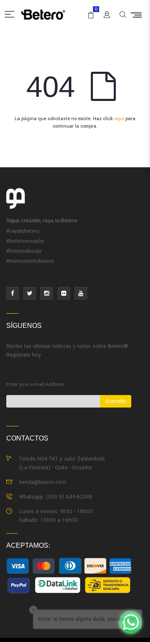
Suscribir (115, 401)
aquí (119, 119)
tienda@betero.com (42, 482)
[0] (89, 11)
